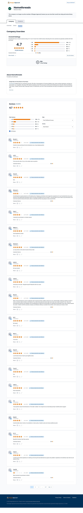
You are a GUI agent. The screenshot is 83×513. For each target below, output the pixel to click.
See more (11, 90)
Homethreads (12, 83)
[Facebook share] (17, 147)
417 (45, 487)
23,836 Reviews (19, 50)
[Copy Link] (21, 147)
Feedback (74, 497)
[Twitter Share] (19, 147)
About (14, 25)
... (42, 487)
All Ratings (13, 131)
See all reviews (70, 55)
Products (20, 21)
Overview (9, 25)
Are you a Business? (71, 2)
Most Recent (46, 126)
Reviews (20, 25)
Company (11, 21)
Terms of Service (66, 497)
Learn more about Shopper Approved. (33, 501)
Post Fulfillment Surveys (48, 120)
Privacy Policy (58, 497)
